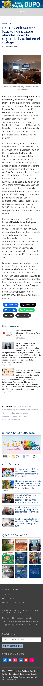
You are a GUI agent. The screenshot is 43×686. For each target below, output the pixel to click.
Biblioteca (7, 413)
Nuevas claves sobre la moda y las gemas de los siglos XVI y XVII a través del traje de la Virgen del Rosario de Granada (21, 486)
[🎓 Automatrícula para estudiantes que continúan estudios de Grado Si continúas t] (21, 558)
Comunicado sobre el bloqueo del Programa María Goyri (28, 332)
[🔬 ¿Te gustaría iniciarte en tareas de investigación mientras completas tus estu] (21, 571)
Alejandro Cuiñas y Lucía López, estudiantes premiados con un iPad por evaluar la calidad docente (26, 498)
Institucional (9, 23)
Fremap (15, 413)
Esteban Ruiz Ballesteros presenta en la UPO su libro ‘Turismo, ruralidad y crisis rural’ (27, 522)
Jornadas (23, 413)
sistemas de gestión (11, 419)
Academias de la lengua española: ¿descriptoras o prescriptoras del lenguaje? (27, 509)
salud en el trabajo (10, 416)
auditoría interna (33, 410)
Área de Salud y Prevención (13, 410)
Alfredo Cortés (24, 406)
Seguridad (23, 416)
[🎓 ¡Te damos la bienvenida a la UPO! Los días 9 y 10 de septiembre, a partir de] (8, 558)
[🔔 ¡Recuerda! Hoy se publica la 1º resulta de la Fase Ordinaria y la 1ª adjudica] (35, 558)
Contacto (6, 595)
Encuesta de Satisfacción (13, 602)
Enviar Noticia (8, 599)
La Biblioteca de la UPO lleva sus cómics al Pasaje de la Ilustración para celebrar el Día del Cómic (27, 472)
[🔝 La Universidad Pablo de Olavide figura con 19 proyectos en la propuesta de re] (8, 571)
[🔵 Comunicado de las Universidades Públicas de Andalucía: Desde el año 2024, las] (35, 571)
